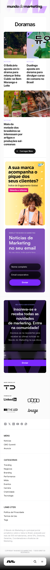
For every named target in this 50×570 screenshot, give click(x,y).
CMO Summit (10, 444)
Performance (9, 476)
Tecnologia (8, 495)
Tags (6, 520)
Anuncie (7, 448)
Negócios (8, 469)
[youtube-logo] (17, 423)
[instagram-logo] (5, 423)
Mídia (6, 480)
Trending (8, 465)
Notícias (7, 441)
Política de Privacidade (14, 512)
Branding (8, 472)
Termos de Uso (10, 516)
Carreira (7, 488)
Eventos (7, 484)
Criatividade (9, 492)
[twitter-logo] (9, 423)
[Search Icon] (35, 561)
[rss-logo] (21, 423)
